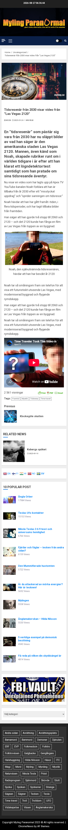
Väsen (27, 807)
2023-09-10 (33, 453)
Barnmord (27, 739)
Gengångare (47, 753)
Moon (8, 120)
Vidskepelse (12, 807)
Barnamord (11, 739)
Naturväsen (11, 773)
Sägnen (9, 793)
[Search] (65, 41)
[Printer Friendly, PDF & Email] (50, 392)
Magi (7, 766)
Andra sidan (11, 733)
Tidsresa (34, 398)
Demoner (42, 739)
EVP (16, 746)
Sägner (22, 793)
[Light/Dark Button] (59, 40)
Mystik (25, 398)
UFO (48, 800)
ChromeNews (25, 826)
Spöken (21, 787)
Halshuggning (12, 760)
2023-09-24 (18, 120)
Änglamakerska (44, 807)
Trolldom (36, 800)
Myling (30, 766)
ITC (58, 760)
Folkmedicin (30, 746)
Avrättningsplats (48, 733)
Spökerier (35, 787)
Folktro (46, 746)
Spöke (8, 787)
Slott (57, 780)
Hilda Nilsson (32, 760)
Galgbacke (30, 753)
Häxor (48, 760)
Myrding (42, 766)
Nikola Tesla (29, 773)
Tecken (35, 793)
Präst (44, 773)
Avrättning (28, 733)
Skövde (45, 780)
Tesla (46, 793)
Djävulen (57, 739)
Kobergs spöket (36, 449)
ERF (7, 746)
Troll (24, 800)
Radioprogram (12, 780)
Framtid (15, 398)
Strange (50, 787)
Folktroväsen (12, 753)
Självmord (30, 780)
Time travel (46, 398)
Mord (18, 766)
